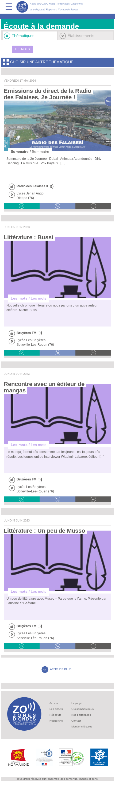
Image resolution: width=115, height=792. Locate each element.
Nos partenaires (81, 714)
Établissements (80, 35)
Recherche (56, 720)
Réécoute (55, 714)
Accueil (53, 703)
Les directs (56, 708)
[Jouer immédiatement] (22, 206)
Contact (76, 720)
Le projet (76, 703)
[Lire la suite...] (93, 206)
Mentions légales (81, 726)
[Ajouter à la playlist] (57, 206)
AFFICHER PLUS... (62, 669)
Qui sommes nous (82, 708)
